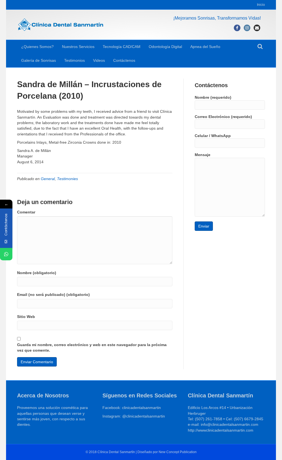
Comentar (26, 212)
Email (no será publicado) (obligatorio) (53, 294)
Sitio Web (26, 316)
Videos (99, 60)
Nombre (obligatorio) (36, 273)
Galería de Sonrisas (38, 60)
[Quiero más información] (6, 254)
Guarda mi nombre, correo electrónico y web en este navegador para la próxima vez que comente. (92, 347)
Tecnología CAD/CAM (121, 46)
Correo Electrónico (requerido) (223, 116)
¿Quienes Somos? (37, 46)
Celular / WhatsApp (213, 135)
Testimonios (74, 60)
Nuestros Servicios (78, 46)
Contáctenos (124, 60)
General (48, 178)
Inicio (261, 5)
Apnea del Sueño (205, 46)
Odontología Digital (165, 46)
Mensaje (202, 155)
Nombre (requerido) (213, 97)
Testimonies (67, 178)
